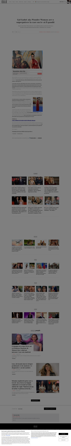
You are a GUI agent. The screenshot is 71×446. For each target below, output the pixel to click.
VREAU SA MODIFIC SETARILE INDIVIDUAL (63, 437)
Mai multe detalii (8, 435)
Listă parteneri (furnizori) (34, 437)
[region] (35, 438)
